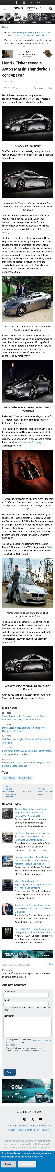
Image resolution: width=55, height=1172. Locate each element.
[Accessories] (21, 22)
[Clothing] (7, 22)
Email (6, 1000)
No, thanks (27, 1164)
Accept (8, 1164)
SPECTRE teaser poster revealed (43, 791)
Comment (8, 1016)
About (11, 1125)
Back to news (9, 88)
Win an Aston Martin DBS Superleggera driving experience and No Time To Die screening (33, 884)
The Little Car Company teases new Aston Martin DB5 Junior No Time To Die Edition (33, 908)
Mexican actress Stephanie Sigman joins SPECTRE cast (11, 791)
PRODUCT (40, 32)
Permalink (7, 970)
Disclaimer (22, 1125)
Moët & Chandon (20, 442)
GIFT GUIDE (41, 35)
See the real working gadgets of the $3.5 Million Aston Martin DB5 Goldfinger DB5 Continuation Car (32, 836)
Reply (51, 964)
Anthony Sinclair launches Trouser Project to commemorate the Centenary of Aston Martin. (31, 812)
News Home (27, 791)
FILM (19, 32)
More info (38, 1156)
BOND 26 (28, 35)
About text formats (42, 1040)
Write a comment (41, 88)
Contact (45, 1130)
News (5, 27)
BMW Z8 (30, 98)
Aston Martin (9, 778)
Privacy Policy (15, 1130)
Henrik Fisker (25, 778)
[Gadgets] (34, 22)
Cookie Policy (32, 1130)
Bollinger (36, 442)
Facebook (39, 698)
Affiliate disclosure (39, 1125)
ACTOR (28, 32)
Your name (9, 991)
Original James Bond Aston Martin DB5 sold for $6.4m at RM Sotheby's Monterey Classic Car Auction (33, 860)
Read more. (44, 43)
